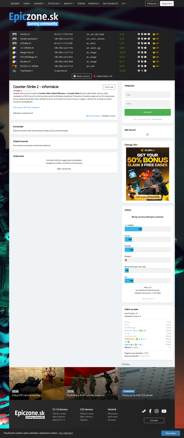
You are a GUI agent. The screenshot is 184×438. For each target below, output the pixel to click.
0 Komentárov (94, 115)
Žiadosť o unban (59, 413)
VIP (157, 34)
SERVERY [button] (38, 3)
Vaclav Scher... (144, 355)
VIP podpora (113, 413)
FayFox (127, 344)
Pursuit (127, 322)
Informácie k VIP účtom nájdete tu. (26, 107)
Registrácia (167, 3)
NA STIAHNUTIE (110, 3)
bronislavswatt (131, 336)
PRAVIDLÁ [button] (93, 3)
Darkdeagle (16, 91)
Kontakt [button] (154, 420)
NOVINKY (15, 3)
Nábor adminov (59, 416)
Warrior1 (128, 347)
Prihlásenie (152, 3)
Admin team (112, 416)
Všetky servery (83, 76)
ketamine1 (129, 330)
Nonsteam (112, 419)
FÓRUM (81, 3)
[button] (124, 3)
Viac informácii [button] (66, 433)
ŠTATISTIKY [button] (53, 3)
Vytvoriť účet (157, 119)
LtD (126, 341)
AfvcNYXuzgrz (130, 327)
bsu (126, 333)
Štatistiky (84, 419)
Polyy (127, 324)
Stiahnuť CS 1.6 (59, 419)
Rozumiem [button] (171, 433)
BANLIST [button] (68, 3)
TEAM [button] (26, 3)
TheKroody (129, 338)
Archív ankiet (148, 298)
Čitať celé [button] (109, 87)
